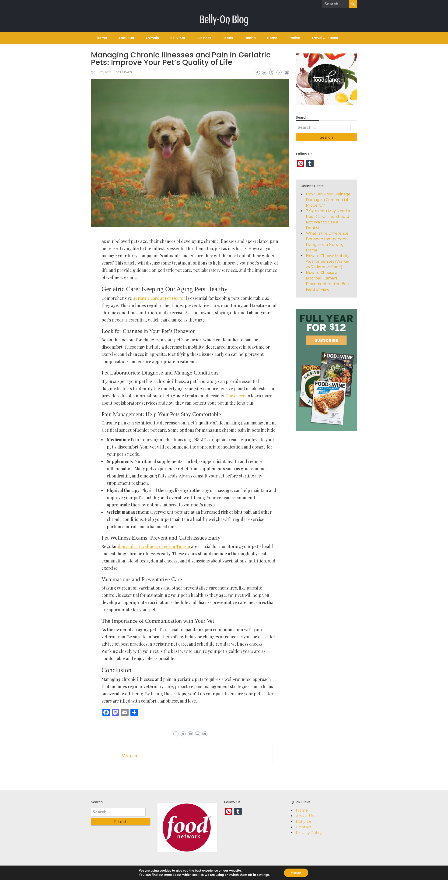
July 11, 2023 (103, 72)
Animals (152, 37)
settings (263, 875)
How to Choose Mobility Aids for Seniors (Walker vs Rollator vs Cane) (328, 261)
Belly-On (177, 37)
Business (203, 37)
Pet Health (124, 72)
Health (250, 37)
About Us (126, 37)
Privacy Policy (309, 833)
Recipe (294, 37)
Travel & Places (325, 37)
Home (102, 37)
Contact (304, 827)
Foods (228, 37)
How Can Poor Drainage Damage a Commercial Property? (328, 200)
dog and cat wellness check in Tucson (154, 546)
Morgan (129, 755)
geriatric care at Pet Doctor (159, 298)
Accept (296, 872)
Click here (235, 396)
